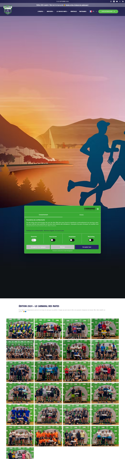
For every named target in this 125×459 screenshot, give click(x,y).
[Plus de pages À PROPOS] (43, 11)
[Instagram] (111, 1)
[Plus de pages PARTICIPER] (53, 11)
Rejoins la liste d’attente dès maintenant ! (77, 5)
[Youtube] (117, 1)
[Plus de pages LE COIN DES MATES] (67, 11)
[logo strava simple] (120, 1)
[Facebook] (114, 1)
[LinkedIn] (123, 1)
